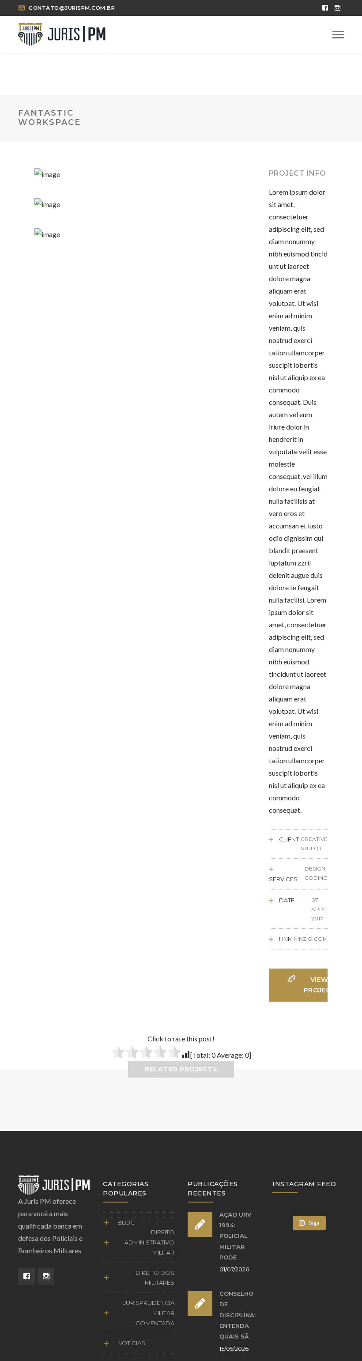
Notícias (131, 1342)
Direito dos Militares (155, 1277)
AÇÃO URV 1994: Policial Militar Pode (235, 1236)
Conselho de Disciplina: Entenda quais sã (237, 1315)
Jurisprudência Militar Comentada (148, 1313)
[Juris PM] (62, 33)
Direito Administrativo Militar (149, 1242)
